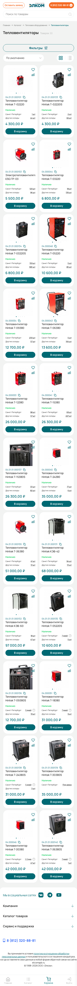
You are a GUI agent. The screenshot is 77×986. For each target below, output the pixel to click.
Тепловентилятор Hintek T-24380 (53, 475)
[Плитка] (60, 58)
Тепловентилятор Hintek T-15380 (53, 400)
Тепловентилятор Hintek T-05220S (53, 624)
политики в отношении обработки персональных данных (35, 955)
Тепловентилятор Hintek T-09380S (16, 698)
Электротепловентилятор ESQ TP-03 (20, 177)
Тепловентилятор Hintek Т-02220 (16, 102)
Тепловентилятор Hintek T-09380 (16, 326)
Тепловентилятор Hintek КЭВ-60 (16, 624)
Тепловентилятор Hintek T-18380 (53, 698)
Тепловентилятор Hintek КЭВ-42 (53, 549)
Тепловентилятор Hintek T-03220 (53, 177)
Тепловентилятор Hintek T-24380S (16, 773)
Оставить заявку (14, 5)
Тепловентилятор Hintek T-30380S (53, 773)
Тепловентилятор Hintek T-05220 (53, 251)
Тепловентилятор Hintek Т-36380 (16, 549)
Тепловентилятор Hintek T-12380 (16, 400)
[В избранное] (33, 70)
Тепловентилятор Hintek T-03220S (16, 251)
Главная (6, 25)
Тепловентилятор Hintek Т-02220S (53, 102)
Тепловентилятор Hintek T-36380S (53, 847)
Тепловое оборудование (36, 25)
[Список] (69, 58)
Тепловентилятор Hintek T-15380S (16, 475)
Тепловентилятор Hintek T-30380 (16, 847)
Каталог (17, 25)
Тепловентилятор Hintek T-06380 (53, 326)
